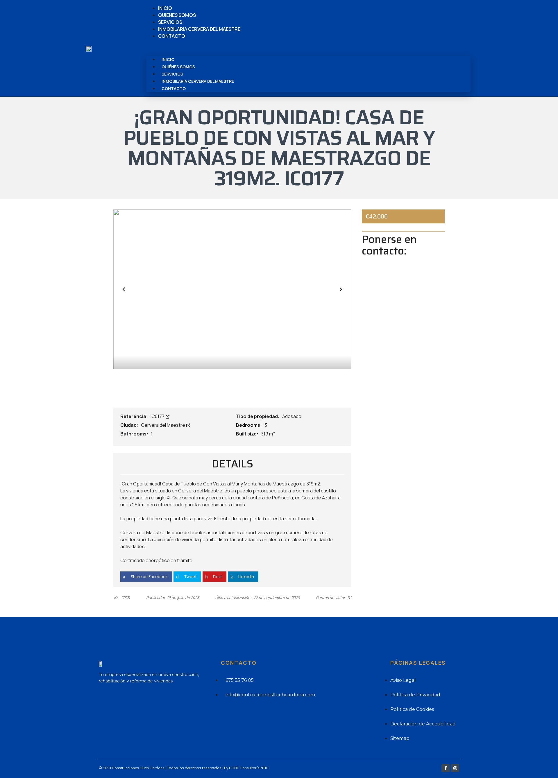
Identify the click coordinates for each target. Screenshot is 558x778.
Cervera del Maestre (163, 425)
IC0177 (158, 416)
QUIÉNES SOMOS (177, 15)
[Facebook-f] (445, 768)
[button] (308, 47)
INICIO (165, 8)
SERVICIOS (170, 22)
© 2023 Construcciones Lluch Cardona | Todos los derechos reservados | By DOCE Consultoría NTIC (184, 768)
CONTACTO (171, 36)
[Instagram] (455, 768)
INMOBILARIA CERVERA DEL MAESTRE (199, 29)
